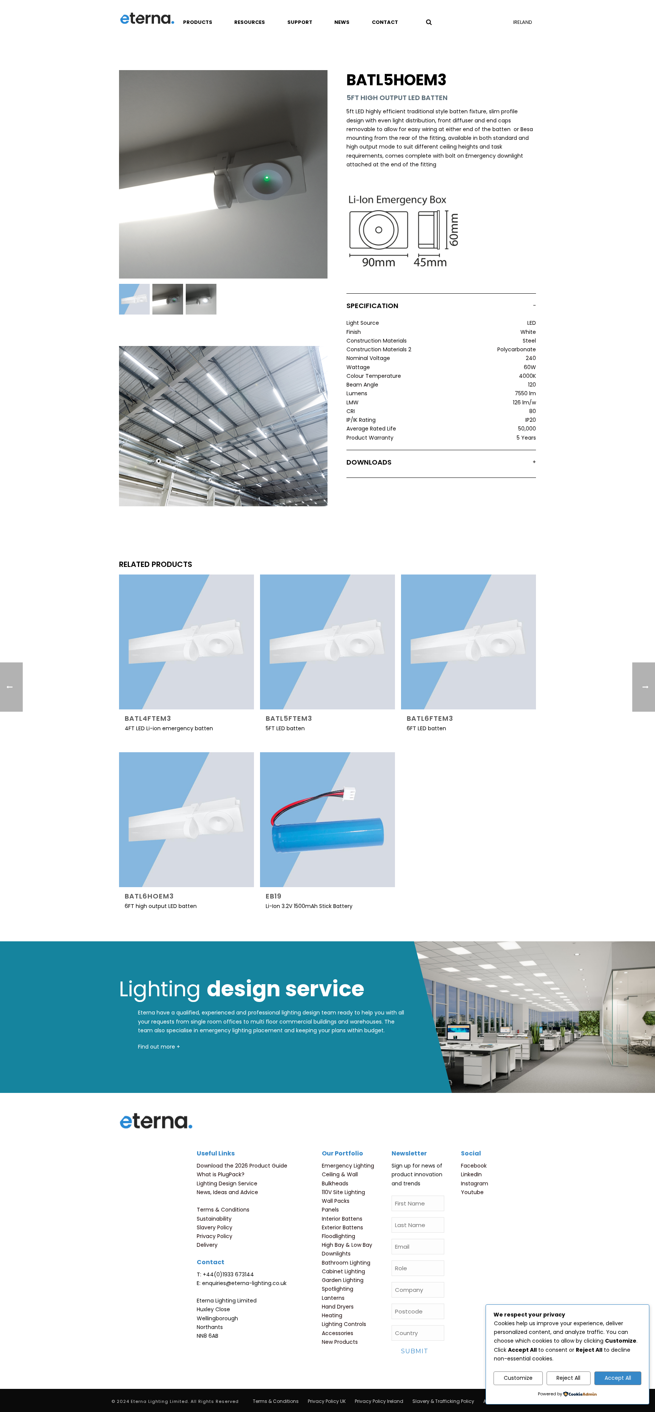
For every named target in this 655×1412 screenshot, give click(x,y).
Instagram (474, 1183)
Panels (330, 1209)
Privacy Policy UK (327, 1401)
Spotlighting (337, 1289)
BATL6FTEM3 (430, 718)
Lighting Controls (344, 1324)
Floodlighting (338, 1236)
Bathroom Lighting (346, 1262)
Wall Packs (335, 1201)
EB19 (274, 896)
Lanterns (333, 1298)
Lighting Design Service (227, 1183)
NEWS (341, 22)
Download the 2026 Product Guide (242, 1165)
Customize (518, 1378)
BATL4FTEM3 (148, 718)
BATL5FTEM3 (289, 718)
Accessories (337, 1333)
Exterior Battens (342, 1227)
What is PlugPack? (220, 1174)
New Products (340, 1342)
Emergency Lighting (348, 1165)
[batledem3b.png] (167, 299)
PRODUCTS (197, 22)
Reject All (568, 1378)
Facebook (474, 1165)
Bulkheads (335, 1183)
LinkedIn (471, 1174)
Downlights (336, 1253)
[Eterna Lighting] (147, 19)
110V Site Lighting (343, 1192)
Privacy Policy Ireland (379, 1401)
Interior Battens (342, 1219)
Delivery (207, 1245)
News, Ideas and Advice (227, 1192)
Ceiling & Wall (340, 1174)
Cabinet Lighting (343, 1271)
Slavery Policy (214, 1227)
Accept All (618, 1378)
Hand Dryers (338, 1306)
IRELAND (522, 22)
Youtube (472, 1192)
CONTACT (385, 22)
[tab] (441, 307)
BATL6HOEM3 (149, 896)
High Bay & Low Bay (347, 1245)
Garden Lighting (343, 1280)
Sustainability (214, 1219)
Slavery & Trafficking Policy (443, 1401)
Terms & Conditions (223, 1209)
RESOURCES (249, 22)
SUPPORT (299, 22)
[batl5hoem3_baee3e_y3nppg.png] (134, 299)
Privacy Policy (214, 1236)
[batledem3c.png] (201, 299)
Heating (332, 1315)
